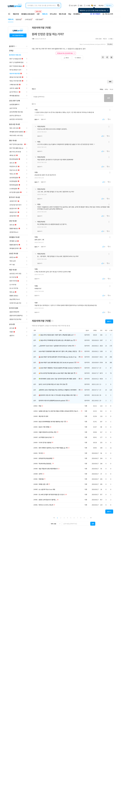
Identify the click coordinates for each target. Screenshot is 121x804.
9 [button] (84, 518)
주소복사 (109, 44)
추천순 (101, 89)
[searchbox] (76, 524)
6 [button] (74, 518)
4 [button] (67, 518)
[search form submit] (58, 5)
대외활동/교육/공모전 (28, 14)
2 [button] (60, 518)
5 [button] (70, 518)
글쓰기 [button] (109, 321)
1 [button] (57, 518)
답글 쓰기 (43, 119)
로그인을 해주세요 (18, 35)
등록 (108, 98)
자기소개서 (53, 14)
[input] (67, 98)
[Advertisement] (72, 70)
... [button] (87, 518)
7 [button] (77, 518)
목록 (110, 82)
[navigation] (18, 51)
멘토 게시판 (62, 14)
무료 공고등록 (109, 14)
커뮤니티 (44, 14)
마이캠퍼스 (76, 14)
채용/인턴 (16, 14)
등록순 (106, 89)
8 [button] (80, 518)
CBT (38, 13)
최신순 (111, 89)
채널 (69, 14)
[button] (54, 517)
